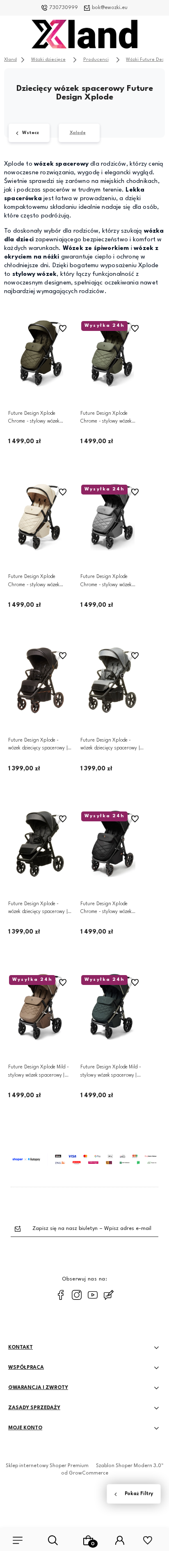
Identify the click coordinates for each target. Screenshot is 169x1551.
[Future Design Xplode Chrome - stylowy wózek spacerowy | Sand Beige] (40, 517)
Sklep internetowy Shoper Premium (47, 1465)
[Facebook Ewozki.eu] (61, 1295)
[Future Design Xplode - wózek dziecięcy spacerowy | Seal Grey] (112, 680)
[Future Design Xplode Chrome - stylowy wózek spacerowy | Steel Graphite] (112, 517)
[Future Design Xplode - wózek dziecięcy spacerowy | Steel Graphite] (40, 844)
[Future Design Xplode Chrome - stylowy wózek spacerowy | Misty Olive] (112, 353)
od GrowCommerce (84, 1473)
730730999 (63, 7)
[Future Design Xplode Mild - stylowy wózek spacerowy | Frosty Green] (112, 1007)
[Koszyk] (88, 1540)
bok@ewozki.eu (110, 7)
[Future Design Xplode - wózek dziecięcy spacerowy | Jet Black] (40, 680)
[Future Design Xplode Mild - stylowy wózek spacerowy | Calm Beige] (40, 1007)
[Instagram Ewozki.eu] (77, 1295)
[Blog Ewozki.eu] (109, 1295)
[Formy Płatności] (84, 1159)
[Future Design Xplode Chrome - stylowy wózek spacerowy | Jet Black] (112, 844)
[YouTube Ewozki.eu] (93, 1295)
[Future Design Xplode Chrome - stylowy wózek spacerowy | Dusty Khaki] (40, 353)
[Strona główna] (84, 36)
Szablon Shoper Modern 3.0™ (129, 1465)
